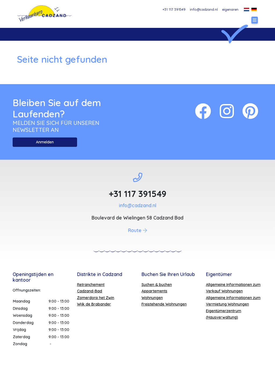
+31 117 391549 (174, 9)
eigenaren (230, 9)
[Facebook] (203, 111)
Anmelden (45, 142)
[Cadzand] (44, 13)
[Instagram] (227, 111)
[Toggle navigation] (254, 20)
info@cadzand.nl (204, 9)
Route (135, 230)
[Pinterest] (250, 111)
